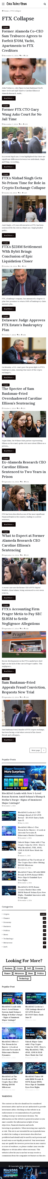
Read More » (9, 98)
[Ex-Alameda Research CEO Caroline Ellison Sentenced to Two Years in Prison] (24, 497)
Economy (7, 922)
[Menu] (3, 5)
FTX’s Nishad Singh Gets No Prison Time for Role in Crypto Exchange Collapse (24, 183)
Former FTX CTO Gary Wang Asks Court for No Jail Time (21, 114)
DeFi (5, 947)
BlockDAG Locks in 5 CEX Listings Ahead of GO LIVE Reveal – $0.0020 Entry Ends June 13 (35, 1012)
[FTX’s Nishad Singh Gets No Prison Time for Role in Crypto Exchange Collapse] (24, 208)
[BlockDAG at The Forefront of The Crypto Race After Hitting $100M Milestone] (9, 863)
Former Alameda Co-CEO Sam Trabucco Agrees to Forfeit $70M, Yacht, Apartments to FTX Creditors (22, 41)
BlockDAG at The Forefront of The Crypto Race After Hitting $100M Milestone (31, 862)
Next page (36, 750)
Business (7, 926)
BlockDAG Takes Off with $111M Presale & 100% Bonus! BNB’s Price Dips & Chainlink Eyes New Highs (35, 1081)
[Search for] (45, 5)
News (5, 934)
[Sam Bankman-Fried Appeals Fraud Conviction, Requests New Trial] (24, 713)
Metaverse (7, 943)
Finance (6, 918)
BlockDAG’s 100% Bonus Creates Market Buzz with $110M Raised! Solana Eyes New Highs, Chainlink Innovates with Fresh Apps (32, 892)
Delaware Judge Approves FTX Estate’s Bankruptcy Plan (23, 325)
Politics (6, 930)
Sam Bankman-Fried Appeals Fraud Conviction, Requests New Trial (24, 687)
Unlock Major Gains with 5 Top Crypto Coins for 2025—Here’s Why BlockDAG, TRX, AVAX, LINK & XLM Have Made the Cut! (31, 847)
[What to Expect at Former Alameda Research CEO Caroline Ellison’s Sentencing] (24, 571)
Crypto (5, 27)
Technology (8, 939)
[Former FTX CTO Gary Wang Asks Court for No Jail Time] (24, 140)
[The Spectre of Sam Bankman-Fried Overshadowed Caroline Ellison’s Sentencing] (24, 424)
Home (6, 11)
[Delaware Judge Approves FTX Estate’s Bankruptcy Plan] (24, 350)
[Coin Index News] (16, 4)
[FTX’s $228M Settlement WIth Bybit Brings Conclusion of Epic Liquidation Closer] (24, 282)
